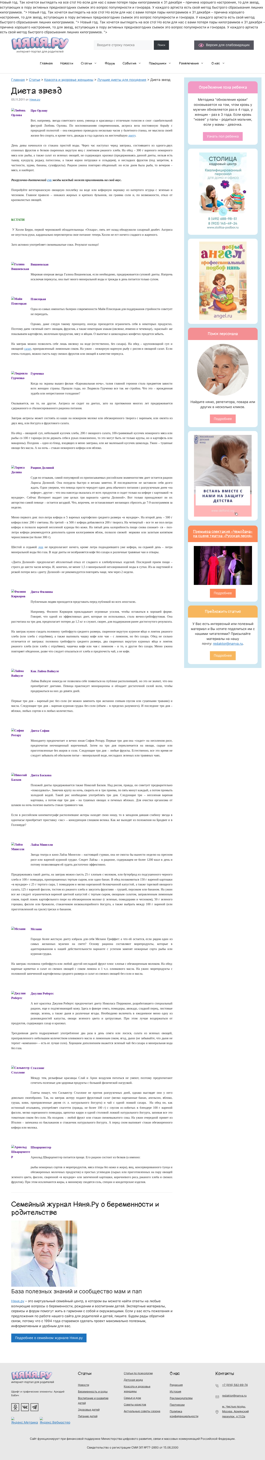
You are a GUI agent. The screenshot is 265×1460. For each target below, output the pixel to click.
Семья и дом (132, 1398)
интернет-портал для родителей (32, 1382)
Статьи (86, 63)
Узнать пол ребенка (223, 136)
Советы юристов (135, 1404)
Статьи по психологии (138, 1373)
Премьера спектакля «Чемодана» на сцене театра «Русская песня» (223, 533)
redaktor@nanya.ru (228, 644)
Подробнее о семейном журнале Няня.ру (49, 1338)
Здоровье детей (89, 1409)
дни (40, 547)
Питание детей (87, 1416)
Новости (66, 63)
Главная (46, 63)
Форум (110, 63)
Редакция (176, 1384)
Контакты (225, 1373)
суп (49, 180)
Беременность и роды (93, 1391)
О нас (215, 63)
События (129, 63)
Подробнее (223, 419)
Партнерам (177, 1404)
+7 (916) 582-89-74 (235, 1384)
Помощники (157, 63)
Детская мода (133, 1379)
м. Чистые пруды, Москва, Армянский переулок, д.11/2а (235, 1411)
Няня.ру (17, 1301)
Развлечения (189, 63)
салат (27, 348)
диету (131, 135)
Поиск (161, 44)
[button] (96, 63)
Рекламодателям (181, 1398)
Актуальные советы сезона (142, 1411)
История (175, 1391)
